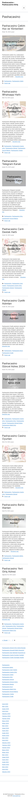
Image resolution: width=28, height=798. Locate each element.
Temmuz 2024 (6, 716)
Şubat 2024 (5, 728)
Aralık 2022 (5, 762)
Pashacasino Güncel (11, 148)
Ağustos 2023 (6, 742)
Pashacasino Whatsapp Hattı (11, 93)
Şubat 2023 (5, 757)
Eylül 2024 (5, 711)
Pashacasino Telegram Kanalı (11, 162)
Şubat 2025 (5, 709)
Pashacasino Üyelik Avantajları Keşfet (13, 657)
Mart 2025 (5, 706)
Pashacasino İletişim (8, 684)
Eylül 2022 (5, 769)
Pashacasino (7, 81)
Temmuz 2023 (6, 745)
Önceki (5, 640)
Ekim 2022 (5, 767)
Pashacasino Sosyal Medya (10, 218)
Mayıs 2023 (5, 750)
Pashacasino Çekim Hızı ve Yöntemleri (13, 27)
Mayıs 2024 (5, 721)
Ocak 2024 (5, 730)
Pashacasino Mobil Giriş (9, 425)
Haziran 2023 (6, 747)
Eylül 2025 (5, 704)
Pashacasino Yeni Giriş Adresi (12, 570)
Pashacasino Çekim (17, 81)
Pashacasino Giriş (17, 216)
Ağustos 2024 (6, 713)
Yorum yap (7, 83)
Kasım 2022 (5, 764)
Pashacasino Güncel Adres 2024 (13, 365)
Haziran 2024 (6, 718)
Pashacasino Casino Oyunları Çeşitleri (13, 655)
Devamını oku (19, 76)
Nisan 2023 (5, 752)
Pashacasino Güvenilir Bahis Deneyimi (13, 650)
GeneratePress (16, 795)
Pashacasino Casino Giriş (14, 285)
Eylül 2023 (5, 740)
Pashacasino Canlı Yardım (9, 670)
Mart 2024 (5, 726)
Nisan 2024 (5, 723)
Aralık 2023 (5, 733)
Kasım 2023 (5, 735)
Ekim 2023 (5, 738)
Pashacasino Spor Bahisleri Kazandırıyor (13, 652)
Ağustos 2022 (6, 772)
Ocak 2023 (5, 759)
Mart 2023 (5, 755)
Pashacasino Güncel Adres (14, 423)
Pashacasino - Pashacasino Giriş (10, 3)
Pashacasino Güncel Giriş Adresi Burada (13, 648)
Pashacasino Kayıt (17, 350)
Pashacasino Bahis (17, 556)
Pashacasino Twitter (17, 150)
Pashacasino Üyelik (7, 353)
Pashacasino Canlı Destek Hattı (13, 230)
